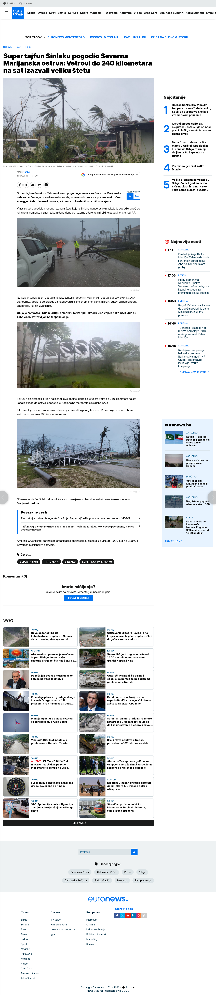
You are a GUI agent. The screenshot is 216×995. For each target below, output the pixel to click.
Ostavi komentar (78, 598)
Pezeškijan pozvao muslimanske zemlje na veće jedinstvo (52, 677)
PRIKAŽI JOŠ (172, 541)
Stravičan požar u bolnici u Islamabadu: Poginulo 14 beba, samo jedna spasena (126, 807)
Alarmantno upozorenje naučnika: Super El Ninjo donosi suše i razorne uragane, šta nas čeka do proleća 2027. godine (52, 657)
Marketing (92, 939)
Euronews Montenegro (66, 37)
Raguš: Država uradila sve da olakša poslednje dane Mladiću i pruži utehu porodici (194, 310)
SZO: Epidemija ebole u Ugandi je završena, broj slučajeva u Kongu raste (52, 807)
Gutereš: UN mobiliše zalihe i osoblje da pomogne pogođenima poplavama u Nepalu (128, 679)
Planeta (35, 651)
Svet (52, 12)
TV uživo (56, 919)
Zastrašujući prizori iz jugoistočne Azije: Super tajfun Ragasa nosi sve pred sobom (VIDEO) (75, 518)
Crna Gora (150, 12)
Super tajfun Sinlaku (97, 561)
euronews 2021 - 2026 (106, 987)
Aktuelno (184, 249)
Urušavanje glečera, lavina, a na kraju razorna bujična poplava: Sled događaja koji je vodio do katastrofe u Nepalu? (129, 636)
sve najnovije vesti (193, 372)
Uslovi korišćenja (95, 929)
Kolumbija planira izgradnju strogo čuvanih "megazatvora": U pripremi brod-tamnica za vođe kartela (53, 700)
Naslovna (7, 47)
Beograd (122, 880)
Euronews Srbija (80, 872)
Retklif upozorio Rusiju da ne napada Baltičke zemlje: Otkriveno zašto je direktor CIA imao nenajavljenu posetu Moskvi (129, 700)
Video (138, 12)
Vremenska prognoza (63, 929)
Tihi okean (51, 561)
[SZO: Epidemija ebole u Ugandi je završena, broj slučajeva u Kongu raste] (16, 808)
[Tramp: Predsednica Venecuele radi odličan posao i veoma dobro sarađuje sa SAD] (4, 497)
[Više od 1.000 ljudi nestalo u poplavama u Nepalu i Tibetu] (16, 744)
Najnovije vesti (59, 924)
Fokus (28, 47)
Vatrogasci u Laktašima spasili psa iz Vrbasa (197, 483)
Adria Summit (194, 12)
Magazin (96, 12)
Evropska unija (143, 880)
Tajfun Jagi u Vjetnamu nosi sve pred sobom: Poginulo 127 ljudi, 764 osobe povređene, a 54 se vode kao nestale (77, 528)
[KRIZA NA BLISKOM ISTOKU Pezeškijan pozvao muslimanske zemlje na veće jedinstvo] (16, 765)
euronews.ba (178, 425)
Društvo (191, 476)
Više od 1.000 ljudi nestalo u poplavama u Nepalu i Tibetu (49, 741)
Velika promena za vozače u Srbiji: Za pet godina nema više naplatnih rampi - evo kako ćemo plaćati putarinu (190, 184)
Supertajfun (29, 561)
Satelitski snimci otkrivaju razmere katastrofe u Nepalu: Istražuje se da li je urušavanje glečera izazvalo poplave (129, 722)
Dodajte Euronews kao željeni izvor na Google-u (112, 174)
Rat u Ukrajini (135, 37)
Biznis (62, 12)
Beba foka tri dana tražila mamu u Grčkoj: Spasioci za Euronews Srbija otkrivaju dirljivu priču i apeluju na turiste (190, 149)
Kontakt (90, 944)
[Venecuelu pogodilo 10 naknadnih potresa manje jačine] (212, 497)
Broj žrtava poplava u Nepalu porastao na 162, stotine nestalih (128, 741)
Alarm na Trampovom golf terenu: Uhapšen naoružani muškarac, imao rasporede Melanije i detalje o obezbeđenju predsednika (130, 764)
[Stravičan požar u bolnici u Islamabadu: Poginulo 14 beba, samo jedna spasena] (92, 808)
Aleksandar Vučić (106, 872)
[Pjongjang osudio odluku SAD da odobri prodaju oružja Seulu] (16, 722)
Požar (127, 872)
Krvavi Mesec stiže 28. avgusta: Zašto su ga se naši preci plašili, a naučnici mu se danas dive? (191, 128)
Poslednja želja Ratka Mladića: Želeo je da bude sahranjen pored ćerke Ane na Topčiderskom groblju (193, 261)
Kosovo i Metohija (104, 37)
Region (182, 275)
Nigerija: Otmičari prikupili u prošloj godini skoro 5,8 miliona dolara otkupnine (129, 786)
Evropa (42, 12)
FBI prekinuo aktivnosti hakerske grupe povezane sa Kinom (52, 784)
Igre (53, 934)
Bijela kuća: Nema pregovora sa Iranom (197, 463)
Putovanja (111, 12)
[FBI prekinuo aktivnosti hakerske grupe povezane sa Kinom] (16, 786)
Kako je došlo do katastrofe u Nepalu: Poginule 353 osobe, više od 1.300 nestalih (197, 527)
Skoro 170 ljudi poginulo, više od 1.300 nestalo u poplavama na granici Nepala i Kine (128, 657)
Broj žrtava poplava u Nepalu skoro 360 (198, 503)
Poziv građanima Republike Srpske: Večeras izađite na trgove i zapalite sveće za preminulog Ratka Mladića (193, 286)
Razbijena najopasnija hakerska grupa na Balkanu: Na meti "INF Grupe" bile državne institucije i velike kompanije (191, 358)
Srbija (31, 12)
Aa (130, 196)
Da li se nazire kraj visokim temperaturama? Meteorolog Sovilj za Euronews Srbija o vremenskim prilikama (191, 110)
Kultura (73, 12)
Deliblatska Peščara (76, 880)
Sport (84, 12)
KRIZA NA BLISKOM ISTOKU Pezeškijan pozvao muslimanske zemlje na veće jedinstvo (49, 764)
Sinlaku (70, 561)
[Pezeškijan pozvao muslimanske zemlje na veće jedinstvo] (16, 679)
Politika (183, 301)
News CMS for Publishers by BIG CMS (108, 990)
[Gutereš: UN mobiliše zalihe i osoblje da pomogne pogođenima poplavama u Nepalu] (92, 679)
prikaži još (78, 823)
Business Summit (171, 12)
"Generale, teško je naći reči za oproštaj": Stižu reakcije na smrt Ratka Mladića (192, 332)
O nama (90, 924)
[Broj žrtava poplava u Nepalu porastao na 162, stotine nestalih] (92, 744)
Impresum (91, 919)
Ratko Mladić (102, 880)
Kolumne (126, 12)
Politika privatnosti (96, 934)
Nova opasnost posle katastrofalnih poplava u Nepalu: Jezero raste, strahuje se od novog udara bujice (52, 636)
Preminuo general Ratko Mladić (188, 167)
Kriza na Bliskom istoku (169, 37)
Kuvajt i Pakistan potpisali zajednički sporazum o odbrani (198, 441)
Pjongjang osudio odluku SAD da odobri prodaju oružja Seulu (52, 720)
